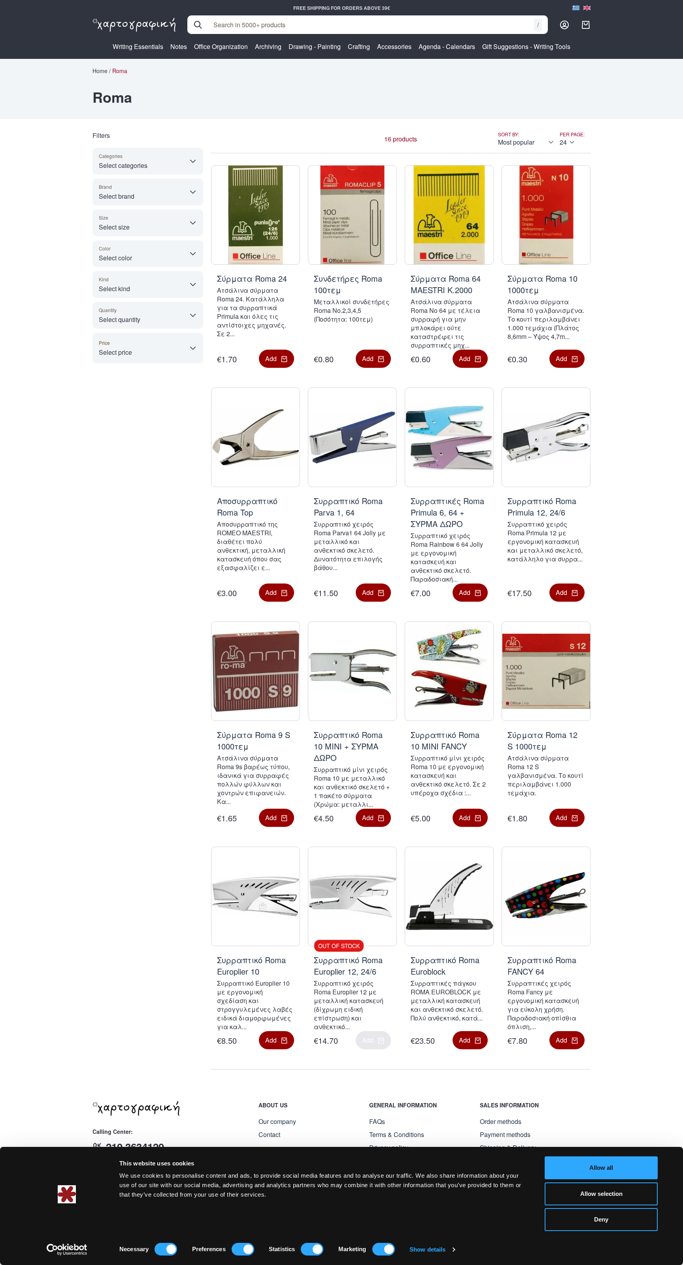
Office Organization (221, 46)
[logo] (133, 25)
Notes (178, 46)
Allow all (601, 1167)
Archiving (268, 46)
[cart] (586, 25)
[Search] (198, 25)
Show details (427, 1249)
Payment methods (505, 1134)
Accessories (394, 46)
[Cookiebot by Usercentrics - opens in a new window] (67, 1250)
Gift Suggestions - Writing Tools (526, 46)
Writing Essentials (138, 46)
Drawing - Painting (315, 46)
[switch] (243, 1249)
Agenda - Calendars (447, 46)
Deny (601, 1219)
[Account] (564, 25)
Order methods (500, 1121)
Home (100, 71)
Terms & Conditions (396, 1134)
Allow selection (601, 1193)
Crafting (359, 46)
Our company (277, 1121)
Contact (269, 1134)
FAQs (377, 1121)
